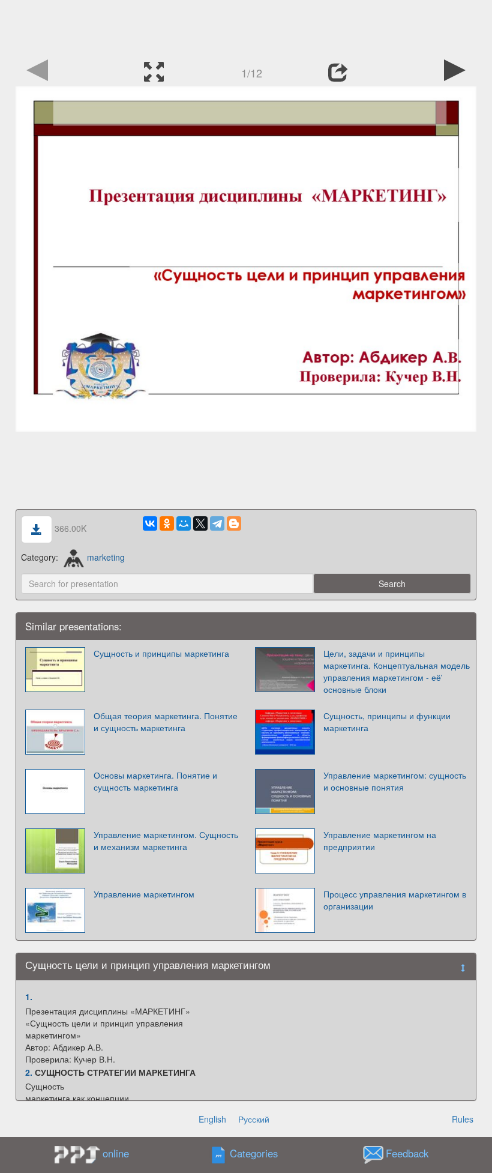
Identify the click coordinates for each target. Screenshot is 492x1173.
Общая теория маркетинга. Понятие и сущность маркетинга (166, 722)
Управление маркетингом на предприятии (379, 840)
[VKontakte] (150, 523)
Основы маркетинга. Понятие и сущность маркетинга (155, 781)
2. (28, 1072)
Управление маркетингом (144, 894)
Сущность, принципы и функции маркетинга (387, 722)
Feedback (407, 1154)
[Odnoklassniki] (167, 523)
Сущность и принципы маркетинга (161, 653)
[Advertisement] (246, 27)
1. (28, 997)
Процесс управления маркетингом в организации (394, 900)
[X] (200, 523)
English (212, 1119)
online (116, 1153)
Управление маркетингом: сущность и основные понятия (394, 781)
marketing (105, 557)
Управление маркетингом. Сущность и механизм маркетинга (166, 840)
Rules (462, 1119)
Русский (253, 1119)
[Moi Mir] (183, 523)
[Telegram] (217, 523)
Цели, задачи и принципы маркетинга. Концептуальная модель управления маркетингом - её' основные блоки (396, 671)
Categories (254, 1154)
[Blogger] (234, 523)
